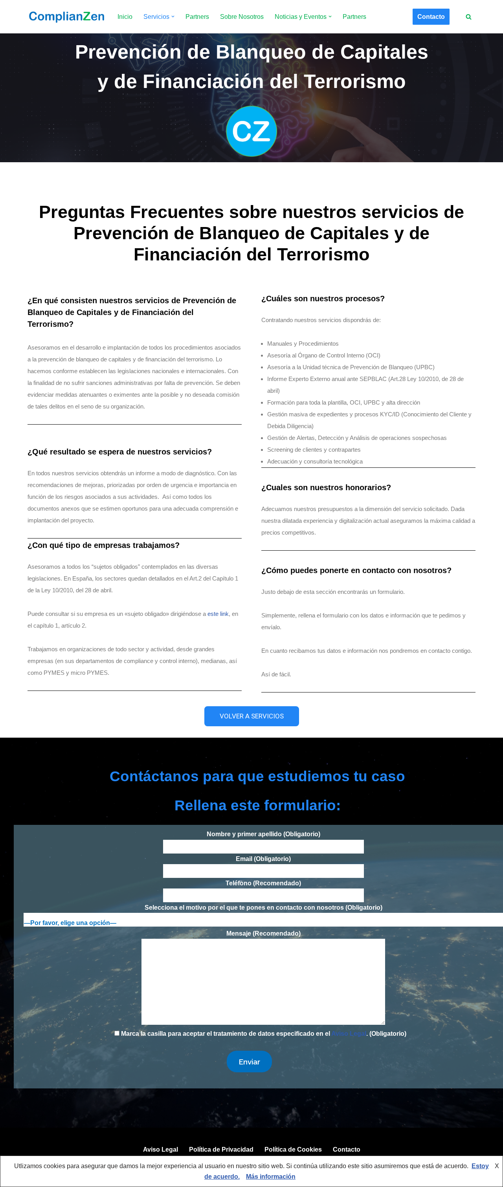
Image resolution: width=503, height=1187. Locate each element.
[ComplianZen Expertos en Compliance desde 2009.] (66, 16)
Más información (271, 1176)
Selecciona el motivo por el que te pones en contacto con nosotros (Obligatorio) (263, 907)
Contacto (431, 16)
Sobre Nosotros (242, 16)
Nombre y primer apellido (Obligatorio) (263, 834)
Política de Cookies (293, 1149)
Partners (197, 16)
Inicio (124, 16)
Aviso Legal (348, 1033)
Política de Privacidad (221, 1149)
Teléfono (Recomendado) (263, 883)
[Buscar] (469, 17)
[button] (172, 16)
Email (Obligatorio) (263, 858)
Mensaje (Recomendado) (263, 933)
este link (218, 613)
